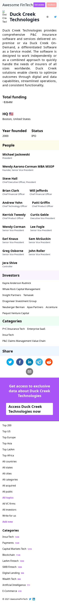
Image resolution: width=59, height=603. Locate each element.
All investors (9, 509)
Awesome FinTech (17, 4)
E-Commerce (11, 591)
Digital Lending (13, 573)
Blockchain (11, 554)
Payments (10, 542)
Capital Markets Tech (17, 548)
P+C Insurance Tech (13, 328)
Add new (7, 521)
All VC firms (8, 503)
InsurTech (8, 335)
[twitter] (10, 362)
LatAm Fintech (13, 560)
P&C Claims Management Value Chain (24, 341)
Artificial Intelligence (16, 585)
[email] (29, 371)
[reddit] (48, 362)
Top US (6, 431)
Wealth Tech (11, 579)
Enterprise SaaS (36, 328)
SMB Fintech (12, 567)
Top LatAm (8, 449)
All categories (10, 479)
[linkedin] (29, 362)
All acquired (9, 485)
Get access (39, 4)
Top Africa (8, 455)
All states (7, 467)
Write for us (9, 515)
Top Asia (7, 443)
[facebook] (19, 362)
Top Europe (9, 437)
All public (7, 491)
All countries (9, 461)
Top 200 (6, 425)
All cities (7, 473)
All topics (7, 497)
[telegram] (39, 362)
